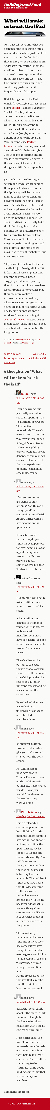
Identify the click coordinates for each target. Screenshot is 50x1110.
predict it (17, 107)
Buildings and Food (22, 5)
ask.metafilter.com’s (16, 319)
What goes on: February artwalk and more (14, 358)
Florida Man (29, 812)
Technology (28, 343)
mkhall (25, 393)
